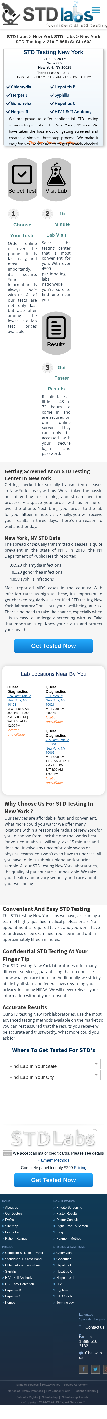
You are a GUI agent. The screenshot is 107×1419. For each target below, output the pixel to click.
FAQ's (9, 1220)
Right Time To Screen (72, 1226)
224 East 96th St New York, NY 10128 (19, 700)
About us (11, 1207)
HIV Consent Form (58, 1390)
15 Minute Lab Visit (58, 224)
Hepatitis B (13, 1290)
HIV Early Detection (19, 1284)
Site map (11, 1226)
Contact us (94, 1327)
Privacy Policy (51, 1384)
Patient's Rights (85, 1390)
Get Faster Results (58, 378)
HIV (59, 1284)
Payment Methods (53, 1160)
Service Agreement (76, 1384)
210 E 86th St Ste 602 (69, 41)
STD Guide (64, 1296)
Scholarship (50, 1397)
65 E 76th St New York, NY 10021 (55, 700)
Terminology (65, 1302)
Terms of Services (27, 1384)
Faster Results (67, 1213)
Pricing (80, 1168)
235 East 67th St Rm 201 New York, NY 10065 (57, 746)
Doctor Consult (67, 1220)
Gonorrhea (63, 1259)
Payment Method (68, 1238)
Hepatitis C (13, 1296)
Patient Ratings (16, 1238)
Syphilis (11, 1271)
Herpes (10, 1302)
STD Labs (17, 36)
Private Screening (69, 1207)
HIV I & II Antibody (18, 1278)
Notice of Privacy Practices (25, 1390)
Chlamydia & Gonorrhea (22, 1265)
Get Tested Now (53, 645)
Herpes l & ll (65, 1278)
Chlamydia (64, 1253)
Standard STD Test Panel (23, 1259)
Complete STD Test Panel (24, 1253)
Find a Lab (12, 1232)
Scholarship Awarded (76, 1397)
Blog (59, 1232)
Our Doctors (14, 1213)
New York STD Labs (54, 36)
